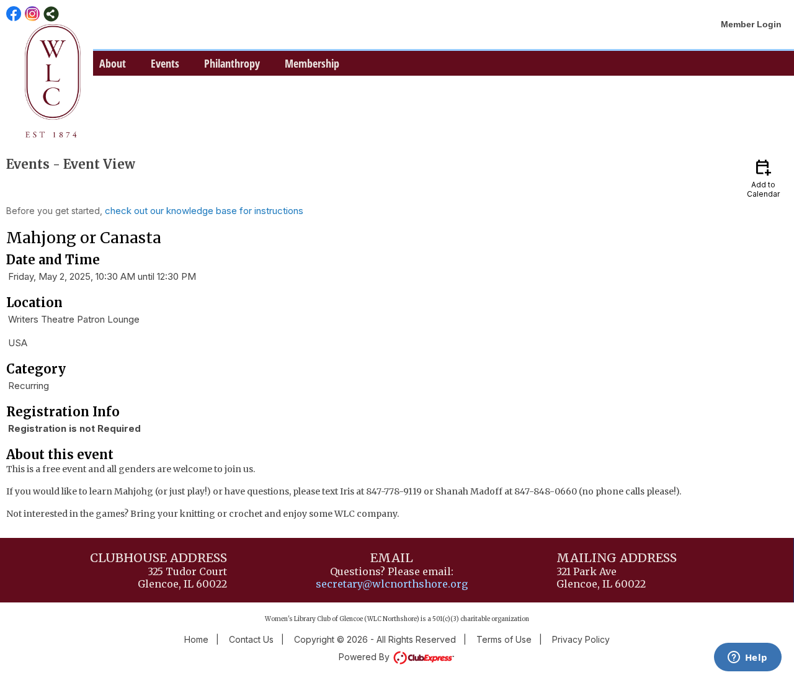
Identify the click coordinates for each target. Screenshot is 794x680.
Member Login (751, 24)
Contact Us (251, 639)
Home (196, 639)
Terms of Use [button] (504, 639)
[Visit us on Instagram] (32, 14)
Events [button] (165, 63)
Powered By (365, 656)
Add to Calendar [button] (763, 178)
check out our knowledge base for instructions (204, 211)
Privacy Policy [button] (581, 639)
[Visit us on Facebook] (14, 14)
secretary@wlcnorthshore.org (392, 584)
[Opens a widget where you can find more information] (747, 658)
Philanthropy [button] (232, 63)
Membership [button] (312, 63)
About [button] (112, 63)
